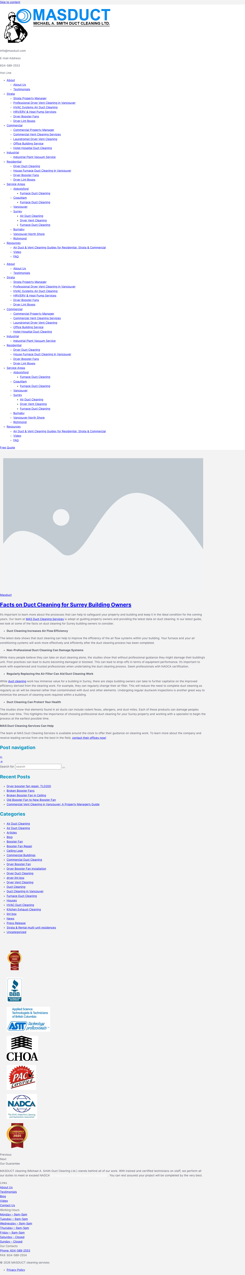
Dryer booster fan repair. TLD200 (29, 786)
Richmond (20, 238)
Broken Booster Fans (20, 790)
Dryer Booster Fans (26, 116)
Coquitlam (20, 197)
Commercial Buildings (21, 855)
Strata (11, 93)
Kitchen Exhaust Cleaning (24, 909)
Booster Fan (15, 841)
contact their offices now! (89, 737)
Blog (9, 837)
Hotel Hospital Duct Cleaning (32, 148)
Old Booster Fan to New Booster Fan (31, 799)
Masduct (6, 595)
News (10, 918)
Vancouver (20, 206)
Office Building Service (28, 143)
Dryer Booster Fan (19, 864)
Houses (12, 900)
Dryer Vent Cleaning (33, 220)
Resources (14, 243)
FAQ (16, 256)
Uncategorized (16, 932)
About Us (19, 84)
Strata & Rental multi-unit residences (31, 927)
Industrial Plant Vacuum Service (34, 157)
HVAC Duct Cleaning (20, 905)
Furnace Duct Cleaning (35, 193)
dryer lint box (15, 877)
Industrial (13, 152)
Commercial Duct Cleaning (24, 859)
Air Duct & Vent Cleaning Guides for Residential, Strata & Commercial (59, 247)
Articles (12, 832)
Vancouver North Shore (29, 234)
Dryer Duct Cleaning (26, 166)
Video (17, 252)
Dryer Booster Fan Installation (26, 868)
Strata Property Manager (29, 98)
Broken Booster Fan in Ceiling (26, 795)
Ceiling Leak (15, 850)
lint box (11, 914)
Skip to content (10, 2)
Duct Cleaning (16, 886)
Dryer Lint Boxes (24, 121)
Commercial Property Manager (33, 130)
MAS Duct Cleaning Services (45, 619)
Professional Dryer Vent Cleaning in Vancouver (44, 102)
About (11, 80)
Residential (14, 161)
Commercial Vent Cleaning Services (37, 134)
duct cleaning (17, 681)
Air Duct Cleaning (31, 216)
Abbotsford (21, 188)
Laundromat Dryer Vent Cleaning (35, 139)
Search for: (7, 766)
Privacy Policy (16, 1270)
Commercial (14, 125)
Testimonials (21, 89)
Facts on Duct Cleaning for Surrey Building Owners (65, 604)
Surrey (17, 211)
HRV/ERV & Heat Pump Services (34, 111)
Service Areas (16, 184)
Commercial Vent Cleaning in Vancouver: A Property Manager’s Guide (53, 804)
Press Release (16, 923)
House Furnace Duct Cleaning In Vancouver (42, 170)
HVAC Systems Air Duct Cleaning (35, 107)
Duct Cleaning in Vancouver (25, 891)
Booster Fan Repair (19, 846)
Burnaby (18, 229)
